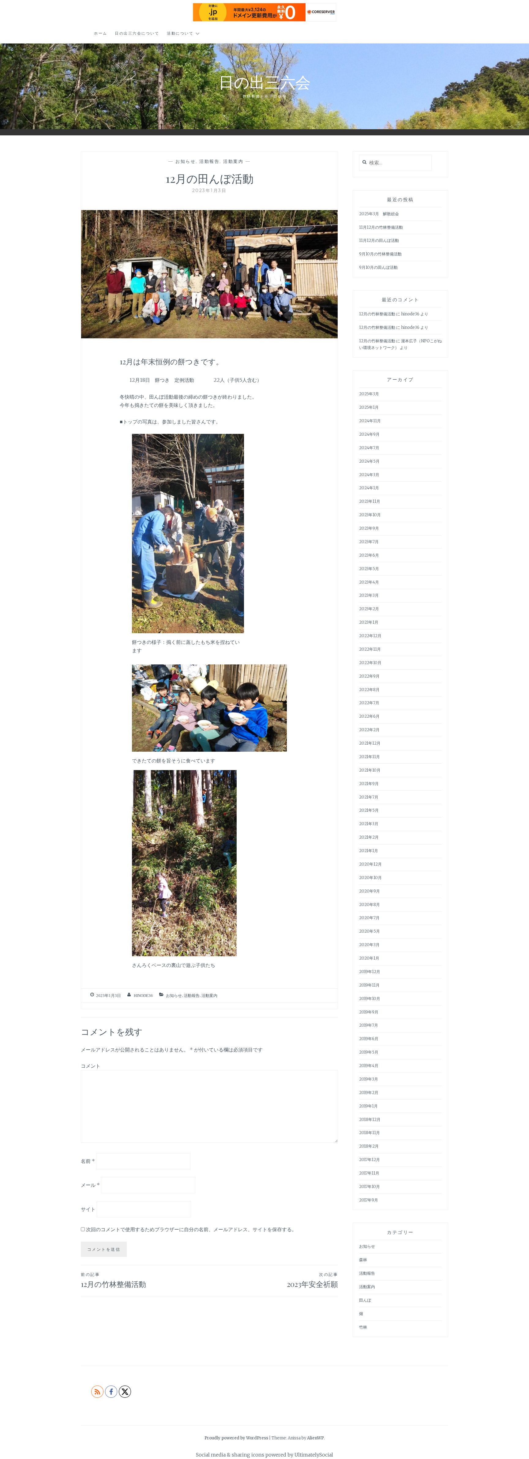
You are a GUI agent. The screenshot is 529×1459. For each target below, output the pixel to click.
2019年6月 (368, 1038)
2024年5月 (369, 461)
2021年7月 (368, 797)
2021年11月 (369, 756)
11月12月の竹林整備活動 (381, 227)
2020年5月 (369, 931)
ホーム (100, 33)
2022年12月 (370, 635)
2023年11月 (369, 501)
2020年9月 (369, 891)
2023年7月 (369, 541)
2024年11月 (370, 420)
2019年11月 (369, 985)
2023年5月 (369, 568)
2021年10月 (370, 770)
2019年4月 (368, 1065)
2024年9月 (369, 434)
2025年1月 (369, 407)
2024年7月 (369, 447)
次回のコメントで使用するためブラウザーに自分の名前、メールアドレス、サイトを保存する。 (191, 1229)
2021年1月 (368, 850)
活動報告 (209, 161)
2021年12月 (370, 743)
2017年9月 (368, 1200)
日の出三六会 (265, 81)
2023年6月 (369, 555)
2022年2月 (369, 729)
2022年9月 (369, 676)
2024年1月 (369, 488)
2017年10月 (369, 1186)
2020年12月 (370, 864)
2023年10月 (370, 514)
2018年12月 (370, 1119)
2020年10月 (370, 877)
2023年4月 (369, 582)
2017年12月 (369, 1159)
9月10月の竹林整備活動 (380, 254)
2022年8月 (369, 689)
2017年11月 (369, 1173)
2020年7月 (369, 917)
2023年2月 (369, 608)
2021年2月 (369, 837)
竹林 (363, 1327)
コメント (90, 1066)
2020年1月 (369, 958)
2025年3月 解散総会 (379, 213)
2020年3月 (369, 944)
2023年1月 (368, 622)
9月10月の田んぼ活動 (378, 267)
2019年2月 (368, 1092)
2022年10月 (370, 662)
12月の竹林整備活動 (113, 1280)
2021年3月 (368, 823)
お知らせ (185, 161)
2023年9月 (369, 528)
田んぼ (365, 1300)
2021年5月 (369, 810)
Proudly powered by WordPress (236, 1438)
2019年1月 (368, 1106)
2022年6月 (369, 716)
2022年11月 (370, 649)
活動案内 (233, 161)
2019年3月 (368, 1079)
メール (90, 1185)
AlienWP (315, 1438)
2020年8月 (369, 904)
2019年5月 (368, 1052)
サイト (88, 1209)
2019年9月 (368, 1012)
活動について (180, 33)
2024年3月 (369, 474)
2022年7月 (369, 702)
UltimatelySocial (314, 1455)
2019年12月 (369, 971)
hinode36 (143, 996)
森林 (363, 1259)
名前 (88, 1161)
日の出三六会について (137, 33)
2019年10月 (369, 998)
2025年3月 (369, 394)
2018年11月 (369, 1132)
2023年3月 (369, 595)
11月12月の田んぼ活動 (379, 240)
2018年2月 (369, 1146)
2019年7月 (368, 1025)
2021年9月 (369, 783)
